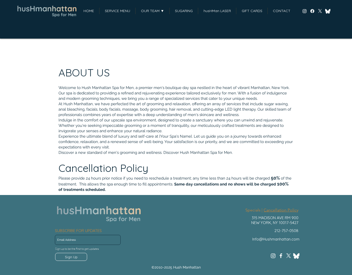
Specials (253, 210)
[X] (320, 11)
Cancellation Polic (280, 210)
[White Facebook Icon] (281, 256)
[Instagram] (304, 11)
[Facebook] (312, 11)
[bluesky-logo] (327, 11)
